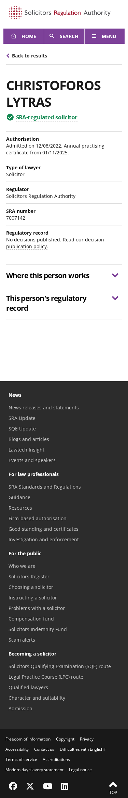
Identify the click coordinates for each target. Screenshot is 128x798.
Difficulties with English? (82, 749)
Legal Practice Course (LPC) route (46, 677)
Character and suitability (37, 698)
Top (113, 792)
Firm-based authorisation (38, 518)
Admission (20, 708)
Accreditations (56, 759)
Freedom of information (28, 739)
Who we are (22, 566)
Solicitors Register (29, 576)
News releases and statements (44, 407)
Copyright (65, 739)
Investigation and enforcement (44, 539)
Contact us (44, 749)
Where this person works (47, 275)
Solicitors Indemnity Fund (38, 629)
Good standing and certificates (44, 529)
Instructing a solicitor (33, 597)
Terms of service (21, 759)
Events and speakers (32, 460)
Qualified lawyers (28, 687)
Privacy (87, 739)
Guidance (19, 497)
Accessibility (17, 749)
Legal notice (80, 769)
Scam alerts (22, 639)
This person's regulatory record (46, 303)
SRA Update (22, 418)
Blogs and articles (29, 439)
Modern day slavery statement (34, 769)
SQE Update (22, 428)
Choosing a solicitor (31, 587)
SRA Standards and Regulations (45, 486)
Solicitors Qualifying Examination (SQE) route (60, 666)
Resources (20, 508)
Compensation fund (31, 618)
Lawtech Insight (26, 449)
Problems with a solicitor (37, 608)
